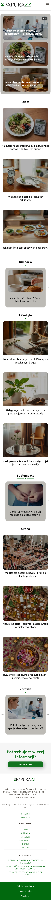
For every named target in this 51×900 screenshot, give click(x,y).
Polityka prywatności (25, 886)
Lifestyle (25, 315)
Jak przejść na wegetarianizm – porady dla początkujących (25, 867)
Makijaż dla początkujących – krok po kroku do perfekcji (25, 574)
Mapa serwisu (26, 891)
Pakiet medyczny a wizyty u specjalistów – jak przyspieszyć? (23, 32)
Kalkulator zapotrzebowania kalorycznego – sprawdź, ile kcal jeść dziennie (23, 58)
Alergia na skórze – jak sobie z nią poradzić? (25, 861)
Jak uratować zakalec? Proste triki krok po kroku (25, 300)
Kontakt (25, 818)
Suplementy (25, 475)
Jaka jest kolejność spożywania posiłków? (25, 247)
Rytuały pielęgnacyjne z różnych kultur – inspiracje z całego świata (25, 676)
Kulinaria (25, 262)
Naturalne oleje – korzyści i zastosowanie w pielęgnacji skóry (25, 625)
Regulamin (25, 896)
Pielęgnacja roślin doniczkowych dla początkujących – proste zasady (25, 412)
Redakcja (25, 814)
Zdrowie (25, 689)
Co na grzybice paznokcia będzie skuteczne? (25, 873)
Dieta (25, 102)
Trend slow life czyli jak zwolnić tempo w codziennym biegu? (26, 361)
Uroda (25, 529)
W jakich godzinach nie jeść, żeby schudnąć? (25, 198)
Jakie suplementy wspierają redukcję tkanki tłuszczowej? (25, 513)
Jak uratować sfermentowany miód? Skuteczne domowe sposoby (22, 84)
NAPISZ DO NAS (25, 764)
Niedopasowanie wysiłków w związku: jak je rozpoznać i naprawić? (25, 463)
